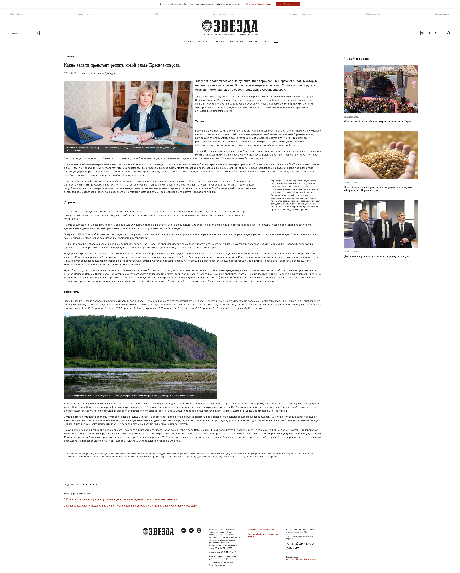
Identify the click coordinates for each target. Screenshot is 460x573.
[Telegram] (90, 484)
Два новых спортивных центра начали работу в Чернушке (377, 256)
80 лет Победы (16, 14)
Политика (189, 41)
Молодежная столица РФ (89, 14)
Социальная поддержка (300, 14)
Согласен (288, 4)
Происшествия (236, 41)
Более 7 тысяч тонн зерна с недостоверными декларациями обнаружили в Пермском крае (378, 189)
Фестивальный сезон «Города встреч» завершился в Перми (378, 122)
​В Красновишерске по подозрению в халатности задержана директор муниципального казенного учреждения (131, 505)
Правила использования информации (263, 529)
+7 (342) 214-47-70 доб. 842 (300, 546)
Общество (203, 41)
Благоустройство (442, 14)
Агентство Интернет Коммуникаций (301, 559)
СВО (156, 14)
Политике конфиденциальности (259, 4)
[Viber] (96, 484)
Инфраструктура (372, 14)
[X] (93, 484)
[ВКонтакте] (83, 484)
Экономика (218, 41)
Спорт (264, 41)
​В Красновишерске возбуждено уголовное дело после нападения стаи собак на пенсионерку (120, 499)
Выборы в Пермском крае (224, 14)
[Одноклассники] (86, 484)
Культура (252, 41)
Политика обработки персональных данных (263, 535)
